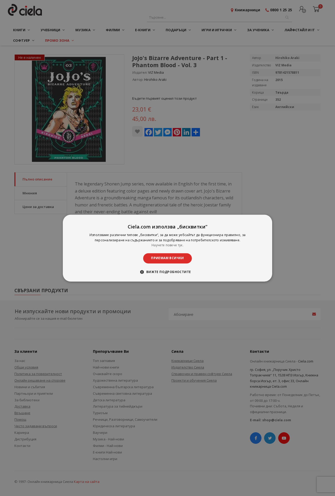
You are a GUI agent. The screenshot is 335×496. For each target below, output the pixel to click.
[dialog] (167, 248)
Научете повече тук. (167, 245)
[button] (167, 272)
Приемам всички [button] (167, 258)
